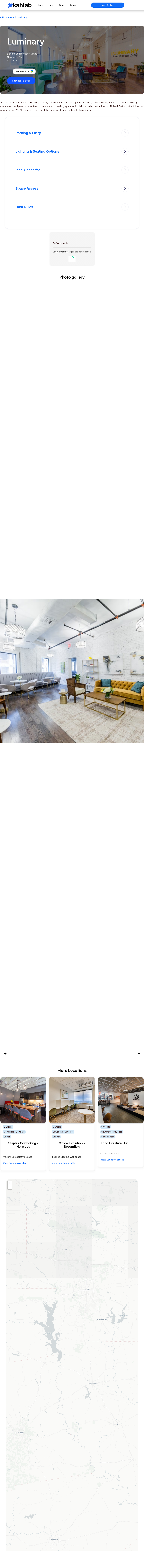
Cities (62, 5)
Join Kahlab (107, 5)
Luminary (22, 17)
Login (73, 5)
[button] (5, 1054)
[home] (18, 5)
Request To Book (21, 80)
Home (40, 5)
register (64, 251)
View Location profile (15, 1163)
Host (51, 5)
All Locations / (8, 17)
